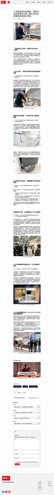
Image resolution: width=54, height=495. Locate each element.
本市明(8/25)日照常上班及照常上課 (21, 418)
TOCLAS (15, 392)
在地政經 (14, 404)
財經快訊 (14, 410)
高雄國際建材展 (19, 392)
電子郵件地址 (17, 454)
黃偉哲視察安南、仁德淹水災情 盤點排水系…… (23, 423)
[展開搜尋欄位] (9, 2)
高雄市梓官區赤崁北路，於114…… (34, 397)
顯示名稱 (16, 450)
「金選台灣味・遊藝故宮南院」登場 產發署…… (23, 412)
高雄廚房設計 (24, 392)
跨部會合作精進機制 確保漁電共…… (20, 397)
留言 (15, 439)
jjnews (15, 18)
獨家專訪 (20, 18)
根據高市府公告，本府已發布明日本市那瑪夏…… (24, 407)
